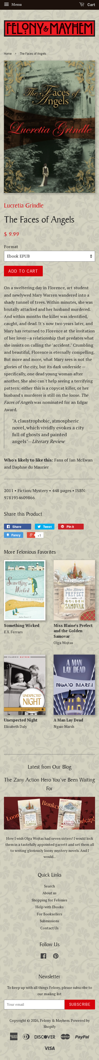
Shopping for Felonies (49, 900)
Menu (16, 4)
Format (11, 246)
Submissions (49, 921)
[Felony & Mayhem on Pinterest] (56, 957)
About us (49, 893)
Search (49, 886)
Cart (90, 4)
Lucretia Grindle (24, 205)
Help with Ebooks (49, 907)
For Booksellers (49, 914)
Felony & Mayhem (54, 1020)
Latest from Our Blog (50, 766)
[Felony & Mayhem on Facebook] (43, 957)
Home (8, 54)
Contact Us (49, 928)
